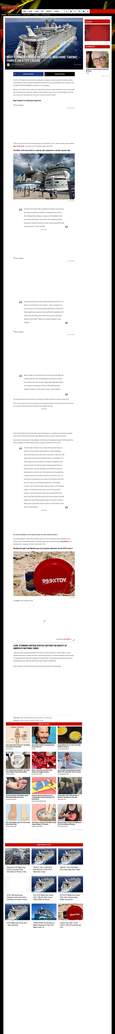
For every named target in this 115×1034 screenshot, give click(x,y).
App (42, 11)
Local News (32, 720)
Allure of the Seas (18, 146)
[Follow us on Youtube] (109, 11)
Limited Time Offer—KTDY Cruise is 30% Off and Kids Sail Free (70, 925)
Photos (37, 720)
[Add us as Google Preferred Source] (96, 11)
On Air (30, 11)
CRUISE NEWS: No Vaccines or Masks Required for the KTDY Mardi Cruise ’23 (44, 925)
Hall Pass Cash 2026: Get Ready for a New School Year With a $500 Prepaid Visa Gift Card (97, 37)
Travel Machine (64, 541)
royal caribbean (39, 717)
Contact (56, 11)
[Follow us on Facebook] (100, 11)
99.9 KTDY (67, 639)
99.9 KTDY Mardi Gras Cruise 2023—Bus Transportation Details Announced (70, 897)
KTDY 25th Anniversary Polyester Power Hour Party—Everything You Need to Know (17, 897)
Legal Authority (46, 14)
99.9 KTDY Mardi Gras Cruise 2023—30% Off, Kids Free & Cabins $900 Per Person (43, 897)
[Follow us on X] (113, 11)
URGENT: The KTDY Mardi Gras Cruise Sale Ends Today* (70, 868)
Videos (42, 720)
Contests (49, 11)
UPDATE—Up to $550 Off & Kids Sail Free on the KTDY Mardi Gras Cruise (42, 869)
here (17, 600)
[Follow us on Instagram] (104, 11)
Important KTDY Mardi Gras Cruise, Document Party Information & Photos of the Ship (16, 869)
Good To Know (26, 14)
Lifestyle (26, 720)
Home (24, 11)
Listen (37, 11)
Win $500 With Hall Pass (14, 14)
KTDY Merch (36, 14)
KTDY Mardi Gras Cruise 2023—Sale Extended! (17, 924)
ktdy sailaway (30, 717)
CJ (11, 64)
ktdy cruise (23, 717)
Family (22, 720)
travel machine (48, 717)
